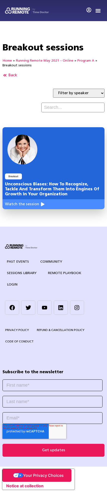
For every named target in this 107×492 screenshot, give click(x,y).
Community (51, 262)
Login (12, 285)
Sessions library (22, 273)
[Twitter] (28, 307)
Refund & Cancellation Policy (60, 330)
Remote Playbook (64, 273)
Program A (85, 60)
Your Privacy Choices (43, 475)
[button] (98, 10)
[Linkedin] (61, 307)
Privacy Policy (17, 330)
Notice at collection (25, 485)
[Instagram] (77, 307)
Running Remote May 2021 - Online (44, 60)
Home (7, 60)
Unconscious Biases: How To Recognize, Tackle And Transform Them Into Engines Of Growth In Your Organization (52, 189)
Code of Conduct (19, 341)
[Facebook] (12, 307)
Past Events (18, 262)
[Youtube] (44, 307)
